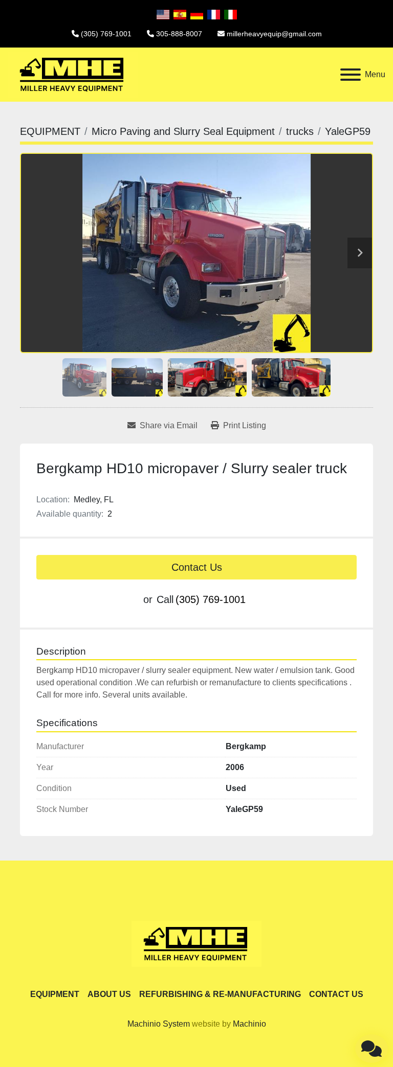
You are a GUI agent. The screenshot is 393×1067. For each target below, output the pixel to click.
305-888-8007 (179, 34)
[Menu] (350, 74)
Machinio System (158, 1023)
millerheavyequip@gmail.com (274, 34)
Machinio (249, 1023)
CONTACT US (336, 994)
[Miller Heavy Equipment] (196, 943)
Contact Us (196, 567)
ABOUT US (109, 994)
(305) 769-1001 (106, 34)
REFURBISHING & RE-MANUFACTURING (220, 994)
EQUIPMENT (54, 994)
